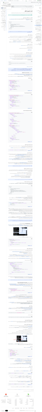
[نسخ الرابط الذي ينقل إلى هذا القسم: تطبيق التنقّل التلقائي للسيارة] (24, 320)
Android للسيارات (21, 402)
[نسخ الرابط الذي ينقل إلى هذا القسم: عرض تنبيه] (29, 369)
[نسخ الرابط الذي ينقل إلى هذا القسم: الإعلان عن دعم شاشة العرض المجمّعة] (24, 181)
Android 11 (16, 405)
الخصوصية (27, 403)
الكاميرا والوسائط (27, 402)
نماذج (38, 3)
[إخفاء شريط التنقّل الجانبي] (35, 411)
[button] (38, 13)
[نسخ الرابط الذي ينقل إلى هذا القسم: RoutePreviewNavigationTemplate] (22, 110)
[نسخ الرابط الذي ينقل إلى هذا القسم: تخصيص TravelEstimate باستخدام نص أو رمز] (19, 223)
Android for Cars (33, 2)
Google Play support (4, 401)
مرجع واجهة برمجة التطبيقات (9, 401)
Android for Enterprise (32, 401)
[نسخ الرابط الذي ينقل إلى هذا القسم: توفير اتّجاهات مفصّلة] (26, 248)
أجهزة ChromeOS (20, 401)
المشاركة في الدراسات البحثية (3, 402)
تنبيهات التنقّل (11, 367)
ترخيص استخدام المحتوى (19, 389)
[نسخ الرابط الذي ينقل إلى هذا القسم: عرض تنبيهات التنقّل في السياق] (23, 324)
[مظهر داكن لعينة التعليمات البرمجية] (31, 21)
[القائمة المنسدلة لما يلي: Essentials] (33, 0)
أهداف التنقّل (22, 45)
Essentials (35, 0)
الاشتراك (6, 410)
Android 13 (16, 403)
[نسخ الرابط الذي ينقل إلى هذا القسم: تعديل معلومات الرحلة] (27, 161)
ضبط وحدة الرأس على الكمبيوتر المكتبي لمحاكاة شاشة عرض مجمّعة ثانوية (26, 217)
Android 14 (16, 402)
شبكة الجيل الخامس (26, 404)
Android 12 (16, 404)
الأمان (33, 402)
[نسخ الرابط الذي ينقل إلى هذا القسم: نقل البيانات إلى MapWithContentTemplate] (21, 72)
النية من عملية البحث (29, 49)
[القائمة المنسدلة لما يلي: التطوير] (25, 0)
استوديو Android (5, 0)
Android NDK (10, 403)
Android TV (21, 403)
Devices (37, 2)
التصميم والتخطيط (30, 0)
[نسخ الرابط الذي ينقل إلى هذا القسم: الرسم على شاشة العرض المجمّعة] (23, 168)
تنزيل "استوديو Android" (9, 402)
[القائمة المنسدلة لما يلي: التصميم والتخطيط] (28, 0)
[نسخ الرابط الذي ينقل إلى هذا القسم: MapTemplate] (27, 78)
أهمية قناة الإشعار (11, 255)
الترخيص (30, 410)
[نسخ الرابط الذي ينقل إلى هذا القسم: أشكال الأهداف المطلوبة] (27, 44)
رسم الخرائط (28, 66)
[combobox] (16, 0)
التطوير (26, 0)
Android (33, 400)
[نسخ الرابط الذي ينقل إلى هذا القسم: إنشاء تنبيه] (29, 346)
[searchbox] (38, 5)
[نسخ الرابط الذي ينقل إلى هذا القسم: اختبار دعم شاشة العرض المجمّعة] (24, 215)
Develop (40, 2)
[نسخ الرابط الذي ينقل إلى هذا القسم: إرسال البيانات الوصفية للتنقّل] (24, 144)
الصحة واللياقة (27, 401)
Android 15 (16, 401)
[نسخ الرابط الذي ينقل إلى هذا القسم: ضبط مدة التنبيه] (28, 366)
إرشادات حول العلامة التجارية (27, 410)
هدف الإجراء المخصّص (29, 50)
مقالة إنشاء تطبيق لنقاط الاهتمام (13, 70)
